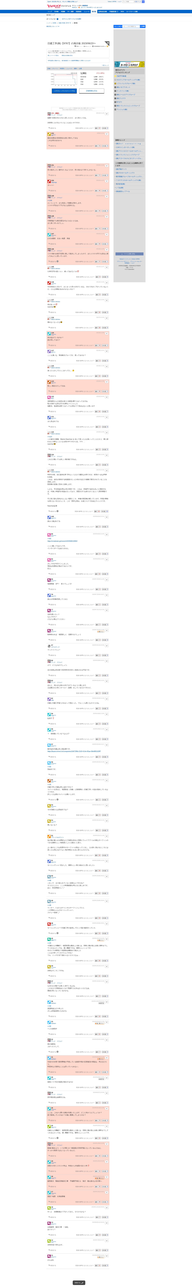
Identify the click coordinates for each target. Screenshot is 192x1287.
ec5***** (53, 284)
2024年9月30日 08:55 (98, 1039)
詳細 (49, 68)
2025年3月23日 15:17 (98, 744)
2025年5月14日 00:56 (98, 645)
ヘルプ (119, 1)
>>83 (49, 538)
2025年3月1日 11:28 (98, 835)
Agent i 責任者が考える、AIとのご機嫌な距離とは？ (63, 1)
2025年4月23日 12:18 (98, 698)
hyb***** (53, 1209)
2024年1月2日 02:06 (98, 1161)
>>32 (49, 1006)
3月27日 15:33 (100, 317)
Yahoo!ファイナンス (125, 259)
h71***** (53, 581)
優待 (75, 68)
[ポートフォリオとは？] (57, 19)
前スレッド (106, 65)
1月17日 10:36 (100, 470)
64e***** (53, 1127)
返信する (53, 128)
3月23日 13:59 (100, 332)
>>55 (49, 767)
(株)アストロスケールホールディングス (130, 151)
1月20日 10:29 (100, 416)
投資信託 (79, 11)
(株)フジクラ (121, 98)
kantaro (53, 1003)
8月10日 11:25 (100, 113)
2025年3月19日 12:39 (98, 779)
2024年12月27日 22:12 (98, 1001)
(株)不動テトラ (121, 169)
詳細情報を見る (91, 91)
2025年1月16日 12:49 (98, 981)
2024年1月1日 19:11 (98, 1191)
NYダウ (119, 102)
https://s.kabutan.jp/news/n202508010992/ (62, 541)
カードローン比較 (132, 11)
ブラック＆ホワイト (57, 837)
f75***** (53, 383)
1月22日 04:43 (100, 396)
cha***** (53, 877)
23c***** (53, 925)
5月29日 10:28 (100, 165)
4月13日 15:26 (100, 282)
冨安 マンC (138, 1)
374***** (53, 746)
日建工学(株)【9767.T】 (65, 23)
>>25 (49, 784)
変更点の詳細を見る (67, 55)
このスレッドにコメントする (64, 91)
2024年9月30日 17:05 (98, 1021)
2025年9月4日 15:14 (98, 516)
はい (97, 128)
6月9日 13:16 (100, 133)
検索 (143, 1)
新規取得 (85, 5)
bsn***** (53, 418)
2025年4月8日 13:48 (98, 729)
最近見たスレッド (52, 26)
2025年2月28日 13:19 (98, 860)
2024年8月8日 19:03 (98, 1077)
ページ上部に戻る (129, 254)
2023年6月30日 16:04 (98, 1255)
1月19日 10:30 (100, 454)
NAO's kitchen (55, 268)
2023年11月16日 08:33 (98, 1207)
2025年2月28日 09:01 (98, 923)
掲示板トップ (50, 15)
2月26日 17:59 (100, 381)
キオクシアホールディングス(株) (128, 80)
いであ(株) (119, 188)
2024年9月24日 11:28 (98, 1057)
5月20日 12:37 (100, 180)
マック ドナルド (56, 115)
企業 (80, 68)
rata (52, 700)
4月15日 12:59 (100, 249)
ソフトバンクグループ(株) (126, 83)
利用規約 (127, 263)
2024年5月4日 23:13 (98, 1125)
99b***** (53, 940)
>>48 (49, 880)
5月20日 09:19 (100, 195)
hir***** (53, 352)
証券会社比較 (102, 11)
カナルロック (55, 647)
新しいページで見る (53, 55)
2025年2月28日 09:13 (98, 875)
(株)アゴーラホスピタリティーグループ (130, 158)
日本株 (56, 11)
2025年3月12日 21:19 (98, 820)
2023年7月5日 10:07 (98, 1240)
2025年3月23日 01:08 (98, 762)
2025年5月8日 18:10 (98, 660)
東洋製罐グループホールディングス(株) (130, 176)
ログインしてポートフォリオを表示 (71, 19)
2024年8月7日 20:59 (98, 1092)
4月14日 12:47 (100, 266)
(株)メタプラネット (123, 87)
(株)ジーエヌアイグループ (126, 94)
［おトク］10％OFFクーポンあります (91, 7)
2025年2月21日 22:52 (98, 938)
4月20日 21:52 (100, 233)
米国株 (63, 11)
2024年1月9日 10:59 (98, 1143)
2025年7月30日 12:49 (98, 579)
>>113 (50, 437)
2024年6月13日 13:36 (98, 1108)
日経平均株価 (121, 76)
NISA (122, 11)
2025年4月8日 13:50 (98, 713)
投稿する (77, 1282)
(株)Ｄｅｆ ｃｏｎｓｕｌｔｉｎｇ (128, 143)
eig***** (53, 135)
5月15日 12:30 (100, 216)
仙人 (52, 398)
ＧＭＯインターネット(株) (125, 147)
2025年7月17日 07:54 (98, 609)
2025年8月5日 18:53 (98, 559)
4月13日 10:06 (100, 299)
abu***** (53, 781)
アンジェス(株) (122, 109)
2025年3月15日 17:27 (98, 805)
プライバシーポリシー (123, 261)
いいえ (105, 128)
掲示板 (94, 11)
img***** (53, 235)
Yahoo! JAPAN (112, 1)
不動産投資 (112, 11)
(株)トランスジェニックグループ (128, 106)
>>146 (50, 200)
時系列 (62, 68)
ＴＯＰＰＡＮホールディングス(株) (128, 180)
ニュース (87, 11)
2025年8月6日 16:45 (98, 534)
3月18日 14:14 (100, 350)
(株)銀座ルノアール (123, 191)
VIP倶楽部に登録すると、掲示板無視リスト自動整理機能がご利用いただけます (69, 60)
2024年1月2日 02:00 (98, 1176)
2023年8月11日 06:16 (98, 1222)
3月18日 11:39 (100, 365)
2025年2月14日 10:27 (98, 965)
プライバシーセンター (136, 261)
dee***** (53, 535)
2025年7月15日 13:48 (98, 629)
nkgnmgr (54, 182)
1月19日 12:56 (100, 432)
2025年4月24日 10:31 (98, 680)
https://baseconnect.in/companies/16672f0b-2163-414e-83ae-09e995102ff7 (74, 751)
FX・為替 (71, 11)
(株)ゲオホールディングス (125, 173)
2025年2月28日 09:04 (98, 900)
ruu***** (53, 822)
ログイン (74, 7)
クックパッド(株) (123, 91)
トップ (50, 11)
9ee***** (53, 806)
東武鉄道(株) (120, 184)
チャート (55, 68)
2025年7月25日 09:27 (98, 594)
